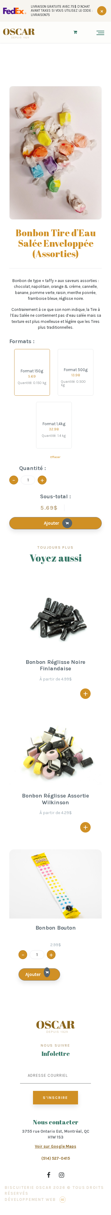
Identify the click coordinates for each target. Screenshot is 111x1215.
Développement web (30, 1199)
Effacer (55, 457)
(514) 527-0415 (55, 1158)
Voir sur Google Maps (55, 1146)
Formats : (22, 341)
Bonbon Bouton (55, 928)
